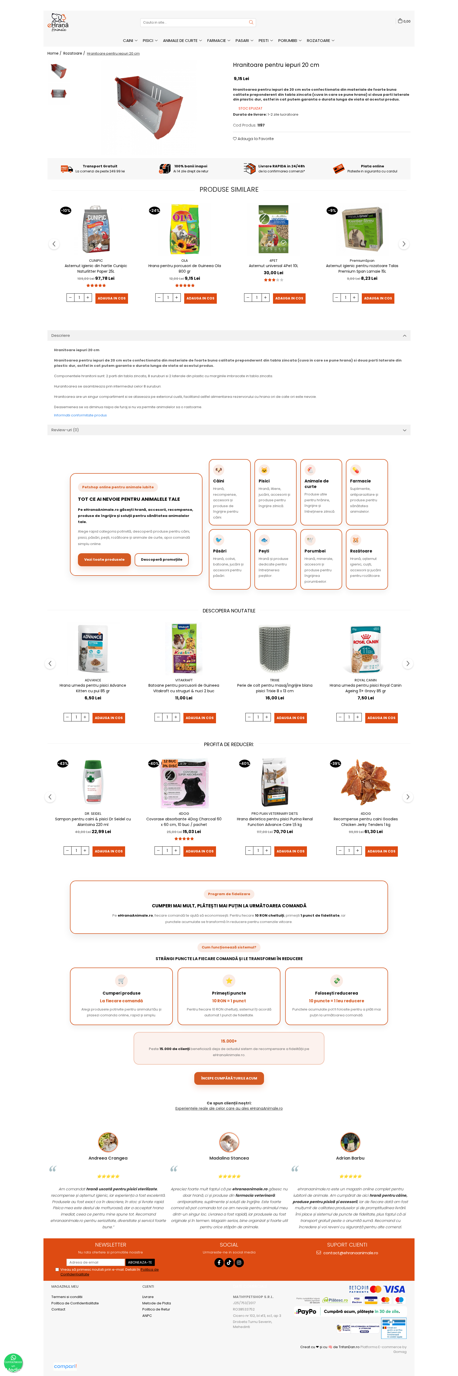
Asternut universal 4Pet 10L (273, 265)
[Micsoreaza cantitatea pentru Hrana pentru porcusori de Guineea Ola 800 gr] (159, 297)
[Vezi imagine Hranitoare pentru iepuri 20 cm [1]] (59, 94)
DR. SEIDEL (93, 813)
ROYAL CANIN (366, 680)
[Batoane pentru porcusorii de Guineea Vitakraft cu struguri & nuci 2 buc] (184, 648)
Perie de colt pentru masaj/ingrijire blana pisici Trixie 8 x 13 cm (274, 688)
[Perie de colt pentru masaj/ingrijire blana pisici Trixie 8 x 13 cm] (275, 648)
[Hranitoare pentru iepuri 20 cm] (149, 107)
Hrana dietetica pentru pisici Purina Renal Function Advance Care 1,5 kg (275, 821)
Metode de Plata (156, 1303)
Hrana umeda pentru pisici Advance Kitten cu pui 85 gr (93, 688)
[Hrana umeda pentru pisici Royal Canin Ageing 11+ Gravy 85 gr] (366, 648)
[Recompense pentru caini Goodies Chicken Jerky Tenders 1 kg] (366, 782)
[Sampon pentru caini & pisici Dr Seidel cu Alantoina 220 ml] (93, 782)
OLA (184, 260)
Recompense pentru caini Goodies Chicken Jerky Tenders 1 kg (366, 821)
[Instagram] (239, 1262)
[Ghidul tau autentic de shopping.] (65, 1366)
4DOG (184, 813)
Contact (58, 1309)
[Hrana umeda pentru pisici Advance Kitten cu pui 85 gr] (93, 648)
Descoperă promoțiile (161, 559)
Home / (55, 53)
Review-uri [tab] (65, 430)
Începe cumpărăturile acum (229, 1078)
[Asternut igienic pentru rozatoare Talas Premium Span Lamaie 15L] (362, 229)
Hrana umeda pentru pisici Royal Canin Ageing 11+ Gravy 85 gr (366, 688)
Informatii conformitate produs (80, 415)
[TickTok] (229, 1262)
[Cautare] (251, 22)
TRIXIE (275, 680)
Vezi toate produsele (104, 559)
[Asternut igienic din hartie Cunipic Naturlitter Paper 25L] (96, 229)
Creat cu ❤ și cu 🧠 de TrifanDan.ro (330, 1346)
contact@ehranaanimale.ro (350, 1253)
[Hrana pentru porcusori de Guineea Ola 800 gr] (184, 229)
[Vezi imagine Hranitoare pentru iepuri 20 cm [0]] (59, 71)
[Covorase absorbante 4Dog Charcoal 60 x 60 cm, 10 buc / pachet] (184, 782)
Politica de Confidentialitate (75, 1303)
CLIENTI (148, 1286)
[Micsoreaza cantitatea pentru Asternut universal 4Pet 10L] (248, 297)
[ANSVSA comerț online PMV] (394, 1327)
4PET (273, 260)
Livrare (148, 1297)
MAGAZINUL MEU (64, 1286)
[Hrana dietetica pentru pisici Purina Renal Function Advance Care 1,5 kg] (275, 782)
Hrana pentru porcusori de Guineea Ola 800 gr (184, 268)
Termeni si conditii (66, 1297)
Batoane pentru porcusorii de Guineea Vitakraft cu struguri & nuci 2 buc (183, 688)
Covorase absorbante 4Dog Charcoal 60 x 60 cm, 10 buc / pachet (184, 821)
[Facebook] (219, 1262)
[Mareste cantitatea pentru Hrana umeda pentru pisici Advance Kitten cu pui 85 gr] (85, 717)
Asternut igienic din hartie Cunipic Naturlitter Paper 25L (96, 268)
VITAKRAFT (184, 680)
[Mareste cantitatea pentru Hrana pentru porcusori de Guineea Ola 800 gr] (177, 297)
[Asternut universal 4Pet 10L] (273, 229)
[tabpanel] (149, 107)
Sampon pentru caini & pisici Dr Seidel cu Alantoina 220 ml (93, 821)
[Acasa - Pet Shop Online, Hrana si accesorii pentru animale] (73, 22)
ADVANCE (93, 680)
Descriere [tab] (60, 335)
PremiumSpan (362, 260)
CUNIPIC (96, 260)
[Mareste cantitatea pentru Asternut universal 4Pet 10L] (266, 297)
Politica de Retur (156, 1309)
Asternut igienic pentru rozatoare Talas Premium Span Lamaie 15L (362, 268)
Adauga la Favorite (255, 138)
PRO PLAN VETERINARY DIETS (275, 813)
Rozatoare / (74, 53)
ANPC (147, 1315)
